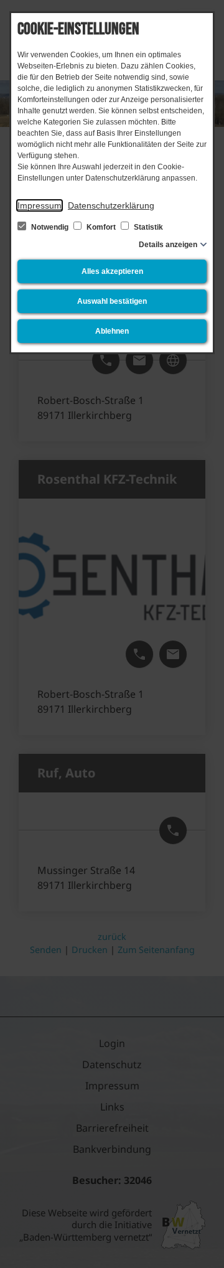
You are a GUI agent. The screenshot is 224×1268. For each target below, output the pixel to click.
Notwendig (49, 227)
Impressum (39, 205)
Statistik (147, 227)
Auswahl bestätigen (112, 301)
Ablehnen (112, 331)
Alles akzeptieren (112, 271)
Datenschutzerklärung (111, 205)
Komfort (101, 227)
